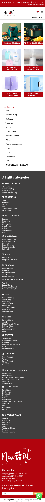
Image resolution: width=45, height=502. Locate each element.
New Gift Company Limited (28, 500)
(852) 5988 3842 (16, 476)
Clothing (9, 119)
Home (8, 127)
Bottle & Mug (11, 115)
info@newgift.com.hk (14, 481)
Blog (40, 17)
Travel (8, 161)
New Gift (34, 17)
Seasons (8, 152)
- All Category (8, 107)
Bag (7, 110)
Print (7, 148)
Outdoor (8, 140)
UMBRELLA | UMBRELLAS (16, 165)
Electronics (10, 123)
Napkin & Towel (12, 135)
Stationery (10, 156)
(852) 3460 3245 (21, 474)
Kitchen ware (11, 131)
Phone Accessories (13, 144)
